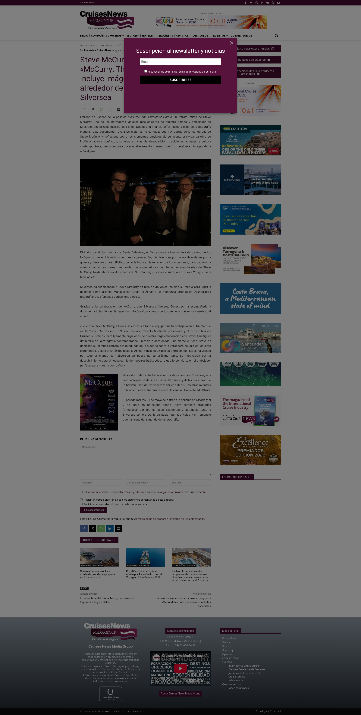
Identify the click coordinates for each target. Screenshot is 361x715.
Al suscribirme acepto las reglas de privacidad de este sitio (182, 71)
